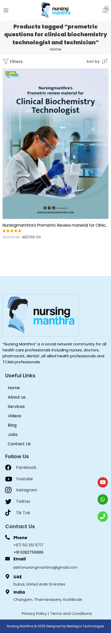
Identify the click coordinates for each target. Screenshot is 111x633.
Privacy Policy (34, 613)
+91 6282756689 (28, 552)
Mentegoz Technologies (85, 626)
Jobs (13, 434)
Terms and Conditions (71, 613)
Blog (12, 425)
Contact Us (19, 444)
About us (17, 397)
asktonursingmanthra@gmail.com (45, 567)
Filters (16, 61)
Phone (20, 538)
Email (19, 559)
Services (16, 406)
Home (55, 49)
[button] (107, 7)
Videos (14, 416)
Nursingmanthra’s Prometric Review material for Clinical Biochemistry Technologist (55, 225)
